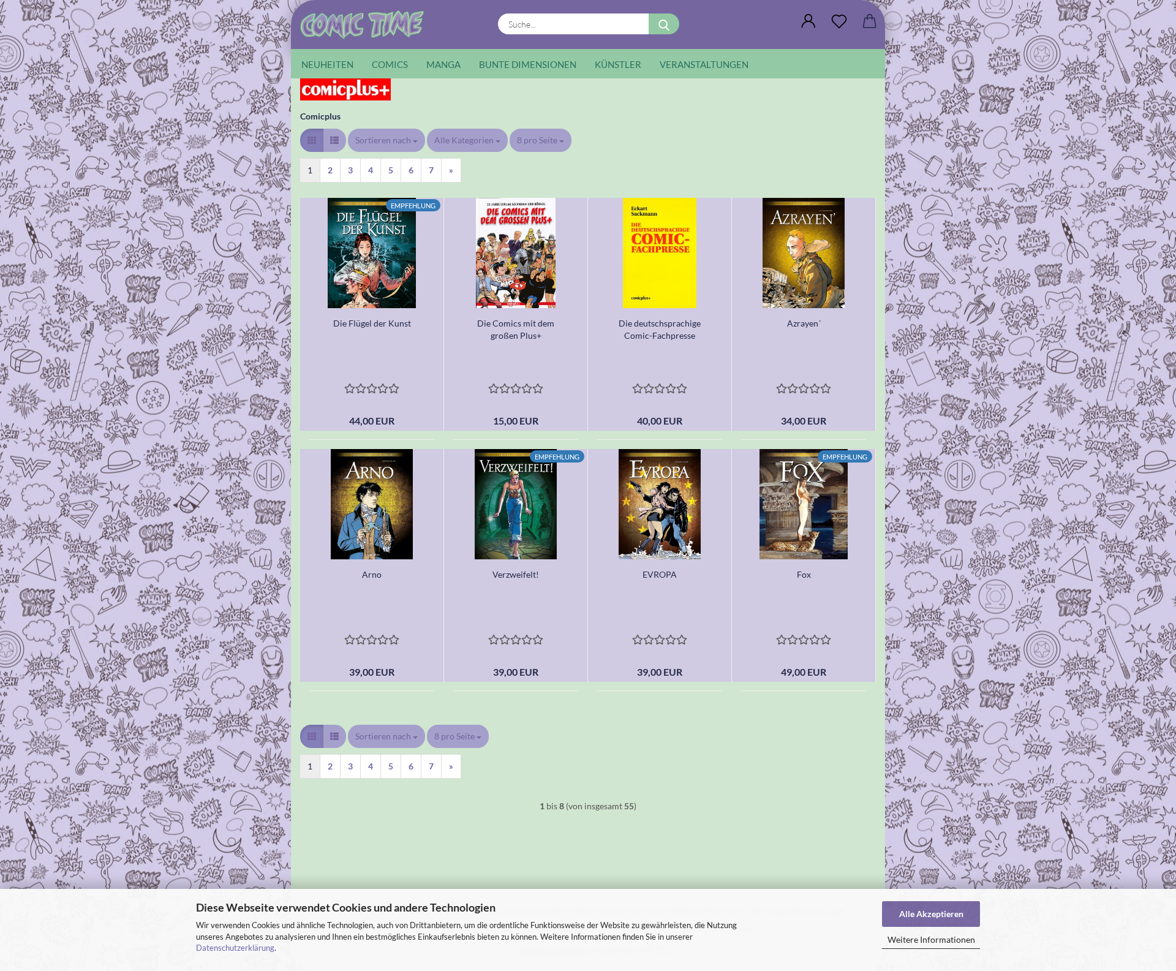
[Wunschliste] (839, 21)
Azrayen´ (804, 323)
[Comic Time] (366, 24)
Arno (372, 574)
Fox (804, 574)
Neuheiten (327, 64)
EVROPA (660, 574)
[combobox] (386, 140)
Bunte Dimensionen (527, 64)
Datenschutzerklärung (235, 948)
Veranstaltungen (704, 64)
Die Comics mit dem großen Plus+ (515, 329)
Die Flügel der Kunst (372, 323)
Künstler (618, 64)
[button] (808, 21)
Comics (390, 64)
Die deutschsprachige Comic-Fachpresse (660, 329)
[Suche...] (664, 23)
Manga (443, 64)
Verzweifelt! (515, 574)
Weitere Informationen (931, 939)
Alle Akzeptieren (931, 914)
